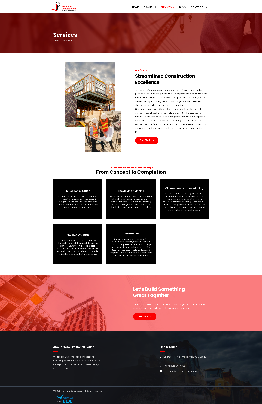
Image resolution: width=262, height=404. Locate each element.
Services (166, 7)
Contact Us (199, 7)
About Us (150, 7)
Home (135, 7)
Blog (182, 7)
